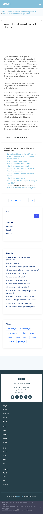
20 (11, 200)
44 (16, 200)
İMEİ (4, 434)
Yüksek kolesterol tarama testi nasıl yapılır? (22, 270)
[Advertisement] (21, 42)
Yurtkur (5, 484)
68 (21, 200)
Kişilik (5, 442)
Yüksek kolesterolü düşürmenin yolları (21, 188)
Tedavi (3, 12)
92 (26, 200)
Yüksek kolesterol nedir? (16, 171)
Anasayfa (9, 226)
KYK (4, 459)
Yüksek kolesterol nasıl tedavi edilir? (20, 168)
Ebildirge (6, 413)
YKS (4, 480)
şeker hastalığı (12, 333)
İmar (4, 430)
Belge (5, 405)
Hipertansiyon (12, 329)
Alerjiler (10, 337)
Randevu (6, 452)
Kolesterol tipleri (13, 159)
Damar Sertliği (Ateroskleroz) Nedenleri (21, 154)
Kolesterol (11, 342)
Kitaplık (9, 233)
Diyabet (23, 333)
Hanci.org (19, 497)
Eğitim (5, 417)
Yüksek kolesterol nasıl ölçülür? (18, 166)
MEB (4, 448)
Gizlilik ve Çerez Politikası (23, 510)
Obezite (33, 337)
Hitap (5, 427)
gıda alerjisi (21, 342)
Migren (31, 333)
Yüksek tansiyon (25, 329)
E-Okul (5, 409)
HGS (4, 463)
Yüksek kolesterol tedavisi (16, 178)
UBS (4, 476)
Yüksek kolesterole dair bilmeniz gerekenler (22, 12)
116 (32, 200)
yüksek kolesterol (20, 137)
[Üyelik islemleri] (12, 397)
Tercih (5, 473)
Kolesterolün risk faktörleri (17, 161)
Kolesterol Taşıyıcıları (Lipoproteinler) (21, 156)
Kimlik (5, 438)
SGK (4, 455)
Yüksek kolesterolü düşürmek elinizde (20, 266)
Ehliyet (5, 421)
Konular (9, 230)
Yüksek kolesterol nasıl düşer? (18, 164)
